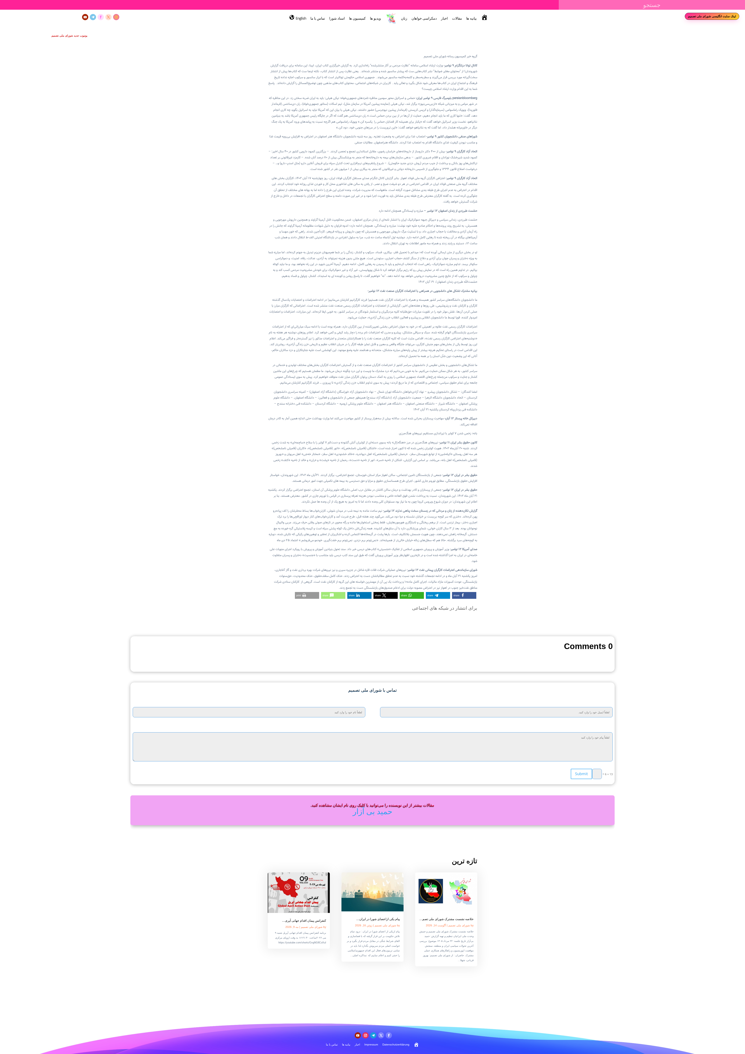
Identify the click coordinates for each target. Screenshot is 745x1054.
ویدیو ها (375, 18)
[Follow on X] (108, 17)
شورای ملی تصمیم (459, 925)
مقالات (457, 18)
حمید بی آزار (372, 811)
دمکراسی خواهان (424, 18)
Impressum (371, 1044)
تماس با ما (317, 18)
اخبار (444, 18)
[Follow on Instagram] (116, 17)
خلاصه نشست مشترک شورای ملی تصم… (446, 919)
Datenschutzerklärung (395, 1044)
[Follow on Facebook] (101, 17)
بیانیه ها (471, 18)
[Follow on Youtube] (85, 17)
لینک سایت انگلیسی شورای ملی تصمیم (712, 16)
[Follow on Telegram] (93, 17)
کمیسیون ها (357, 18)
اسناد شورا (337, 18)
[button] (464, 595)
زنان (404, 18)
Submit (581, 773)
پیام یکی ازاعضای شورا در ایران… (378, 919)
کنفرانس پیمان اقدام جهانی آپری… (304, 920)
